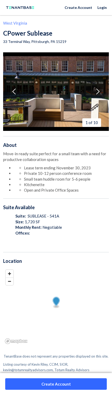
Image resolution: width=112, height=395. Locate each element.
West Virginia (15, 23)
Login (102, 7)
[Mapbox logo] (16, 341)
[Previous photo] (14, 91)
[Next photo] (98, 91)
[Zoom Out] (9, 281)
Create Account (78, 7)
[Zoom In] (9, 273)
